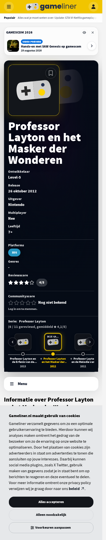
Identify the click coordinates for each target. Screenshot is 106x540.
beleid (74, 488)
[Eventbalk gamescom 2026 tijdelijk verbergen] (84, 32)
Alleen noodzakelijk (51, 514)
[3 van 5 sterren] (22, 302)
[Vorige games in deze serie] (12, 342)
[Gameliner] (51, 7)
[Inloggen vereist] (50, 73)
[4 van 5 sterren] (28, 302)
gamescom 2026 (19, 32)
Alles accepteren (51, 502)
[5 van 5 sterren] (33, 302)
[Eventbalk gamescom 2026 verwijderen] (92, 32)
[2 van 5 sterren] (16, 302)
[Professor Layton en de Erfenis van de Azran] (23, 342)
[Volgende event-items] (91, 45)
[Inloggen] (93, 7)
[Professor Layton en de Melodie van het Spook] (83, 342)
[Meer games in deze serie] (89, 342)
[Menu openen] (9, 7)
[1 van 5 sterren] (11, 302)
